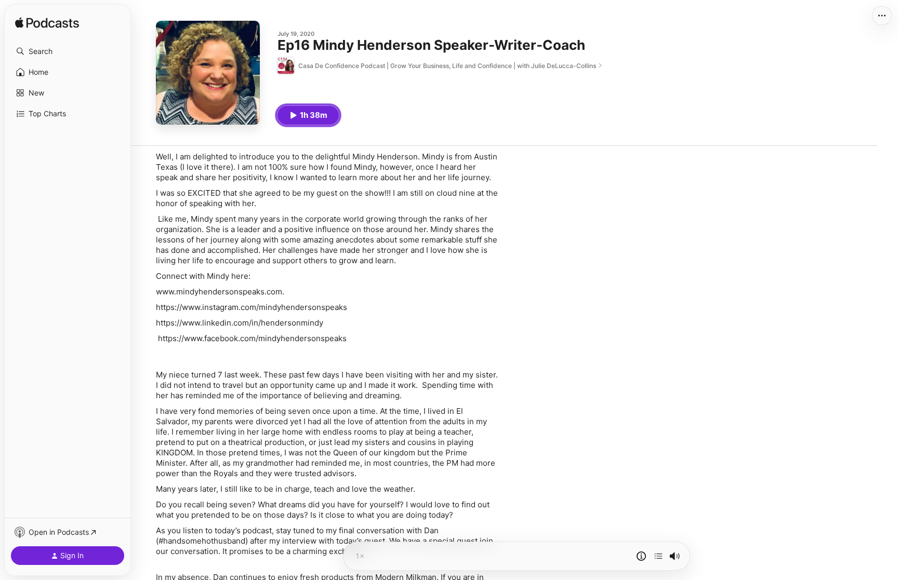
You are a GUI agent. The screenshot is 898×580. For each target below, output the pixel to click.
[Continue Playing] (658, 556)
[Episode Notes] (641, 556)
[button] (67, 51)
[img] (47, 23)
